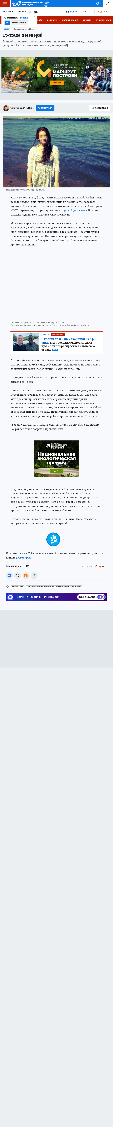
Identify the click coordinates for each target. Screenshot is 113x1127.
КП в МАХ (87, 20)
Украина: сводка (70, 20)
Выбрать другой (19, 23)
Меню (5, 3)
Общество (7, 29)
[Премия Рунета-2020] (46, 4)
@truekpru (23, 557)
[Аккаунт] (108, 3)
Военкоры (52, 20)
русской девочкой (73, 210)
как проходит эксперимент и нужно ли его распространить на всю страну (68, 344)
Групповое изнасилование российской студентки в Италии (54, 587)
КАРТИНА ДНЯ (17, 587)
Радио (73, 11)
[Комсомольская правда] (27, 3)
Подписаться (45, 108)
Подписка (103, 11)
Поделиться (101, 108)
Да (7, 23)
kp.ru (101, 566)
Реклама (87, 11)
